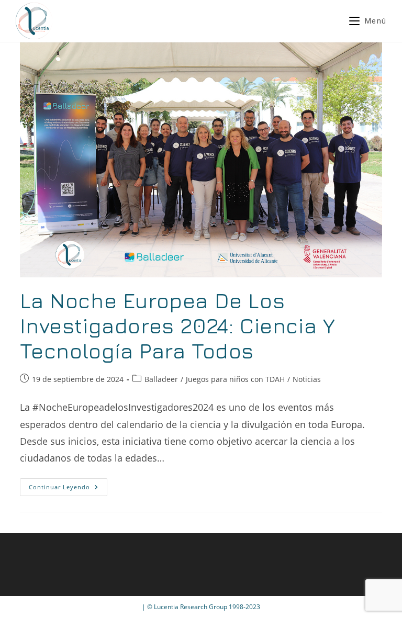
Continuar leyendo (68, 489)
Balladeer (161, 379)
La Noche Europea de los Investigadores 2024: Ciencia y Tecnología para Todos (177, 325)
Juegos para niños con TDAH (235, 379)
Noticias (307, 379)
